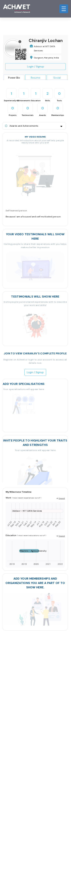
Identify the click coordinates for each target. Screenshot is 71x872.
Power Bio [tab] (14, 77)
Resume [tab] (35, 77)
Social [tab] (57, 77)
